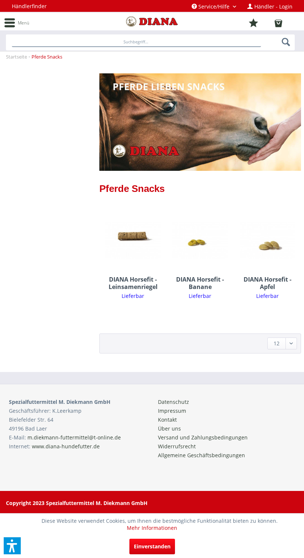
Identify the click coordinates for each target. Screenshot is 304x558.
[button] (12, 545)
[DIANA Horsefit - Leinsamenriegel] (133, 240)
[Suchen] (286, 41)
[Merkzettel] (260, 23)
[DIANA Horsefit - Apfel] (267, 240)
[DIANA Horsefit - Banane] (200, 240)
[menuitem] (214, 6)
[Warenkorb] (283, 24)
